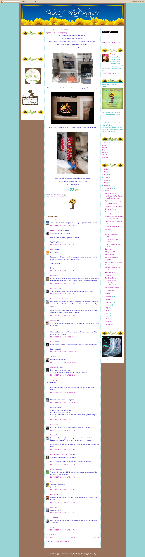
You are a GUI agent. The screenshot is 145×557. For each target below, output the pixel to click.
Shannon (53, 320)
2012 (105, 174)
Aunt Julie (53, 397)
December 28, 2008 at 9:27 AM (62, 271)
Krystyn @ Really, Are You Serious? (61, 454)
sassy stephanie (55, 380)
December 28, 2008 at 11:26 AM (63, 362)
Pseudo (52, 275)
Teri (51, 357)
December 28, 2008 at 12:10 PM (63, 402)
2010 (105, 180)
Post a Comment (51, 534)
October (108, 299)
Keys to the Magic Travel (58, 299)
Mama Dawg (54, 469)
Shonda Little (54, 367)
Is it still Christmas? (111, 203)
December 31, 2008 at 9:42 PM (62, 530)
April (107, 316)
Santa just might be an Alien (113, 206)
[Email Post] (65, 195)
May (107, 313)
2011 (105, 177)
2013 (105, 172)
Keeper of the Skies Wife (58, 230)
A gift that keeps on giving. (57, 32)
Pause (107, 190)
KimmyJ (52, 494)
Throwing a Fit (109, 254)
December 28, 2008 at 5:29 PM (62, 449)
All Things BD (54, 288)
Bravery (107, 293)
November (109, 296)
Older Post (96, 537)
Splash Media (106, 155)
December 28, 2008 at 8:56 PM (62, 464)
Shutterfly (105, 152)
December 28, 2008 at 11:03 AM (63, 352)
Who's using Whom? (111, 193)
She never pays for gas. (112, 226)
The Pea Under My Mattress (113, 262)
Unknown (53, 250)
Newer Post (49, 537)
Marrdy (52, 424)
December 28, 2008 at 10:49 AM (63, 337)
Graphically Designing (80, 554)
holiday (61, 197)
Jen (51, 220)
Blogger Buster (31, 63)
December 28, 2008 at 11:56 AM (63, 392)
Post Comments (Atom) (61, 541)
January (108, 324)
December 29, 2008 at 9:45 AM (62, 490)
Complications (109, 290)
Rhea (113, 54)
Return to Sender (110, 232)
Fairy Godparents (110, 272)
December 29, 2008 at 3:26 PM (62, 502)
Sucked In (108, 229)
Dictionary (105, 147)
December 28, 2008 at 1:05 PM (62, 420)
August (108, 305)
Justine (52, 518)
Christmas (54, 197)
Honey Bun (108, 275)
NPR (103, 150)
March (108, 319)
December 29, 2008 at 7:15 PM (62, 513)
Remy (66, 197)
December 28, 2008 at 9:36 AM (62, 294)
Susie (52, 507)
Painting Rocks (109, 265)
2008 (105, 185)
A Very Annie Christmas (112, 252)
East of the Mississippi (112, 287)
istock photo (105, 157)
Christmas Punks (110, 209)
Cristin (52, 482)
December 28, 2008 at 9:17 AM (62, 245)
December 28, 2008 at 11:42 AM (63, 375)
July (107, 308)
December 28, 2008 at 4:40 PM (62, 430)
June (107, 310)
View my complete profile (111, 73)
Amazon (104, 145)
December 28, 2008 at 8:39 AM (62, 225)
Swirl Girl (53, 342)
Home (73, 537)
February (108, 321)
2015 (105, 169)
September (109, 302)
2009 (105, 183)
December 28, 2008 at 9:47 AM (62, 315)
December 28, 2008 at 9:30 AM (62, 283)
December (109, 188)
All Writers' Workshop (108, 143)
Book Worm (108, 249)
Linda (52, 435)
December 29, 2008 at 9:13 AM (62, 477)
